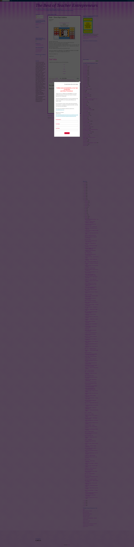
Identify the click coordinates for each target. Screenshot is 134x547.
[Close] (79, 82)
